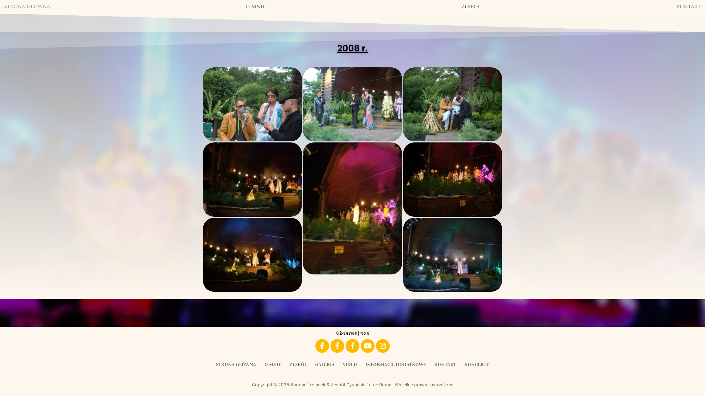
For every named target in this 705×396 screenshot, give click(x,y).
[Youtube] (368, 346)
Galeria (325, 364)
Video (350, 364)
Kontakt (688, 7)
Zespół (471, 7)
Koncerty (476, 364)
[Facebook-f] (322, 346)
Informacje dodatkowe (395, 364)
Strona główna (27, 7)
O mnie (256, 7)
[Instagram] (383, 346)
